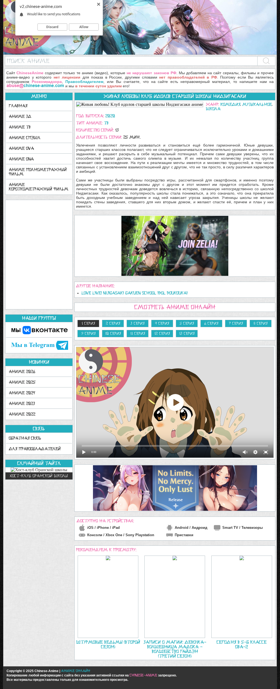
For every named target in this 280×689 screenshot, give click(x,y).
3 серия (137, 323)
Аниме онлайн (75, 671)
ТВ (106, 123)
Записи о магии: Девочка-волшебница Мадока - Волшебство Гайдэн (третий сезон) (175, 649)
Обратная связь (25, 438)
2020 (110, 116)
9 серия (88, 333)
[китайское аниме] (140, 53)
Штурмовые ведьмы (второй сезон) (108, 644)
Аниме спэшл (24, 138)
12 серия (162, 333)
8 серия (260, 323)
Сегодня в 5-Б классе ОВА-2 (242, 644)
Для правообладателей (35, 449)
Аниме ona (21, 159)
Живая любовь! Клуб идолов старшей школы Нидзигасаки (175, 96)
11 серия (137, 333)
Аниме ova (21, 148)
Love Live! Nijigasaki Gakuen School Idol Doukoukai (134, 293)
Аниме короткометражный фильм (38, 187)
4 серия (162, 323)
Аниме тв (20, 127)
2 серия (113, 323)
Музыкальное (257, 104)
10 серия (113, 333)
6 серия (211, 323)
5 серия (187, 323)
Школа (213, 109)
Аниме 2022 (22, 414)
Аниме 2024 (22, 393)
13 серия (187, 333)
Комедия (230, 104)
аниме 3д (20, 116)
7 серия (236, 323)
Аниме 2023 (22, 403)
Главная (18, 106)
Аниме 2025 (22, 382)
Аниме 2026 (22, 371)
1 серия (88, 323)
